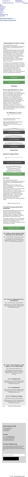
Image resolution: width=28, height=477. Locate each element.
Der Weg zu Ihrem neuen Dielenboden (14, 174)
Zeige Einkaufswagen (5, 18)
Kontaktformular (10, 305)
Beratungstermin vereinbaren (14, 228)
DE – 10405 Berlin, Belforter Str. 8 (14, 368)
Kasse (11, 18)
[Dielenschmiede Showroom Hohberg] (14, 249)
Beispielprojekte (14, 77)
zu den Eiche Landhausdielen (14, 132)
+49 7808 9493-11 (6, 1)
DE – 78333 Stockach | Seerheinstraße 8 (14, 302)
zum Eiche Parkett (14, 146)
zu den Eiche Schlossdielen (14, 139)
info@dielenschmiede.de (8, 2)
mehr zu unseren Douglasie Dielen (14, 162)
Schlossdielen (19, 121)
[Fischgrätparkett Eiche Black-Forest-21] (14, 315)
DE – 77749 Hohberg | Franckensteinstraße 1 (14, 236)
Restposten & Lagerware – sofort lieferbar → (15, 23)
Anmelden (25, 3)
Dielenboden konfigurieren (14, 82)
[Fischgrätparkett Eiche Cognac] (14, 341)
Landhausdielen (10, 121)
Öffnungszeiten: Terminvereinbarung (19, 1)
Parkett (4, 121)
